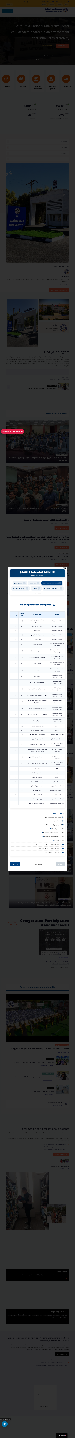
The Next (15, 864)
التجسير (35, 588)
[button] (5, 1424)
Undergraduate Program (51, 583)
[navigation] (62, 1435)
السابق (60, 864)
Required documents (20, 588)
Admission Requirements (52, 588)
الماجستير (34, 583)
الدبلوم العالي (19, 583)
